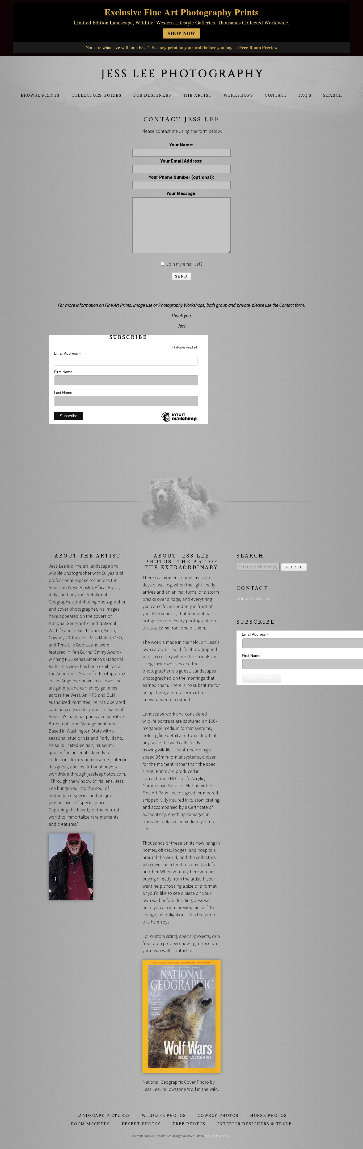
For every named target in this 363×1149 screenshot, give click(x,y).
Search (332, 95)
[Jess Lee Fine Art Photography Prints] (181, 76)
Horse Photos (268, 1115)
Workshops (238, 95)
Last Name (63, 392)
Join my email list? (184, 264)
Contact (276, 95)
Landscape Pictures (103, 1115)
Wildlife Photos (164, 1115)
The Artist (197, 95)
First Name (63, 372)
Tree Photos (189, 1124)
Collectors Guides (96, 95)
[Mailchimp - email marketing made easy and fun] (179, 421)
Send (181, 276)
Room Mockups (90, 1124)
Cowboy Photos (217, 1115)
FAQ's (304, 95)
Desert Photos (141, 1124)
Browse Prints (40, 95)
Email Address (67, 353)
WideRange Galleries (217, 1136)
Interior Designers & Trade (254, 1124)
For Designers (152, 95)
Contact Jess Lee (254, 598)
